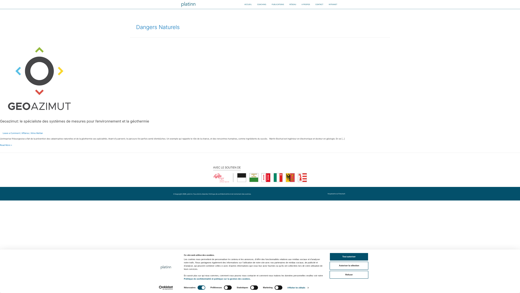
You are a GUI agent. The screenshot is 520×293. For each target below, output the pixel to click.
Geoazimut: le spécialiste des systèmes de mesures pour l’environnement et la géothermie (74, 121)
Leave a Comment (11, 133)
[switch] (228, 287)
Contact (319, 4)
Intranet (333, 4)
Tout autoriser (349, 256)
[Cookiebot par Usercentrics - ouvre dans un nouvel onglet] (166, 288)
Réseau (292, 4)
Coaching (261, 4)
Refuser (349, 274)
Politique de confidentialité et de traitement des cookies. (230, 194)
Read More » (6, 145)
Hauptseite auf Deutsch (336, 194)
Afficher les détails (296, 287)
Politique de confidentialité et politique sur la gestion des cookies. (217, 279)
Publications (278, 4)
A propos (306, 4)
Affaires (25, 133)
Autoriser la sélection (349, 266)
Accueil (248, 4)
